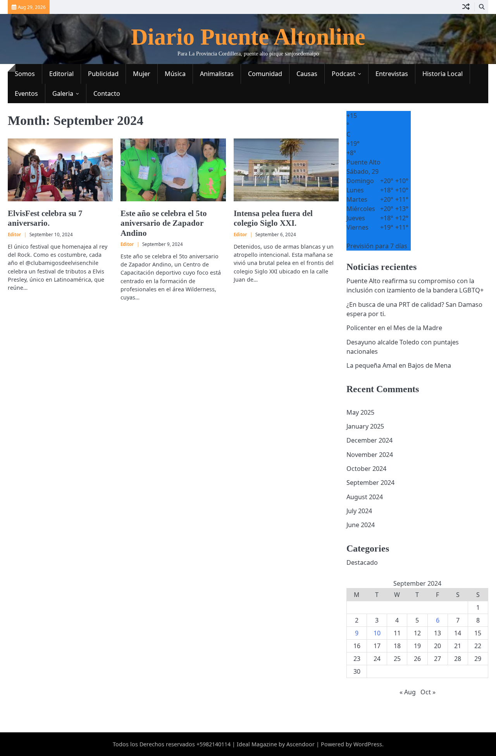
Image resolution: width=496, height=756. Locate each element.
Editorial (61, 73)
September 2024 (370, 482)
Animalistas (217, 73)
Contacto (106, 93)
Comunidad (265, 73)
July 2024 (359, 511)
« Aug (408, 692)
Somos (25, 73)
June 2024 (360, 525)
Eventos (26, 93)
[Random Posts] (466, 7)
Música (175, 73)
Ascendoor (300, 744)
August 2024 (364, 497)
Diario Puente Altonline (248, 37)
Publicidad (103, 73)
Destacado (362, 562)
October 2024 (366, 468)
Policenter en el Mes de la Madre (394, 328)
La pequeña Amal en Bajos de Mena (398, 365)
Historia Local (442, 73)
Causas (306, 73)
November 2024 (369, 454)
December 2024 (369, 440)
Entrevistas (391, 73)
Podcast (343, 73)
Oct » (428, 692)
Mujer (141, 73)
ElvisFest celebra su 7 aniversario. (45, 218)
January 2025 (365, 426)
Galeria (62, 93)
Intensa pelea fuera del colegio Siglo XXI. (273, 218)
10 (377, 633)
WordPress (367, 744)
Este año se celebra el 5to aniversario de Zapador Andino (164, 223)
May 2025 (360, 412)
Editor (14, 234)
